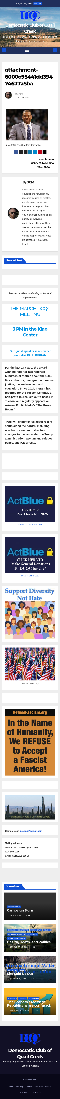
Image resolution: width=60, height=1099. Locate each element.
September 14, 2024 (19, 1010)
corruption (12, 970)
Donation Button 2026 (30, 576)
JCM (21, 94)
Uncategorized (14, 906)
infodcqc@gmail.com (31, 831)
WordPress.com (29, 1080)
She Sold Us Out (20, 974)
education (12, 930)
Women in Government (17, 938)
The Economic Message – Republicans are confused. (29, 1003)
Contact (29, 1087)
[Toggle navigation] (27, 50)
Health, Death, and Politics (28, 942)
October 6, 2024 (18, 979)
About (11, 1087)
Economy (22, 998)
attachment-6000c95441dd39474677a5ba (42, 163)
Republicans (32, 934)
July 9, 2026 (15, 915)
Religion (47, 930)
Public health (35, 930)
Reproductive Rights (16, 934)
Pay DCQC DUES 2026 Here (30, 524)
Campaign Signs (20, 910)
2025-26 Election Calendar (30, 1092)
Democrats (12, 998)
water (22, 970)
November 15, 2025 (19, 947)
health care (23, 930)
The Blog (19, 1087)
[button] (49, 50)
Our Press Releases (43, 1087)
